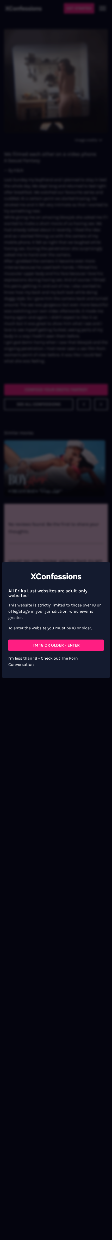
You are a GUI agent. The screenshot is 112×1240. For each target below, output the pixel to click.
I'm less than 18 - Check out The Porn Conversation (43, 661)
